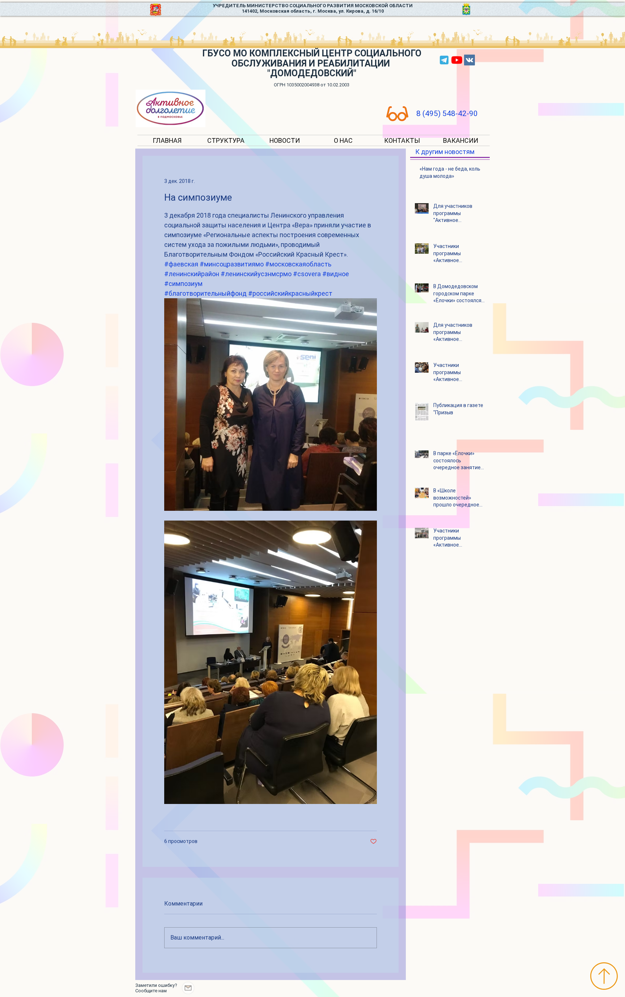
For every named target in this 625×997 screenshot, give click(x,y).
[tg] (444, 60)
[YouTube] (456, 60)
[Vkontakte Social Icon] (469, 60)
